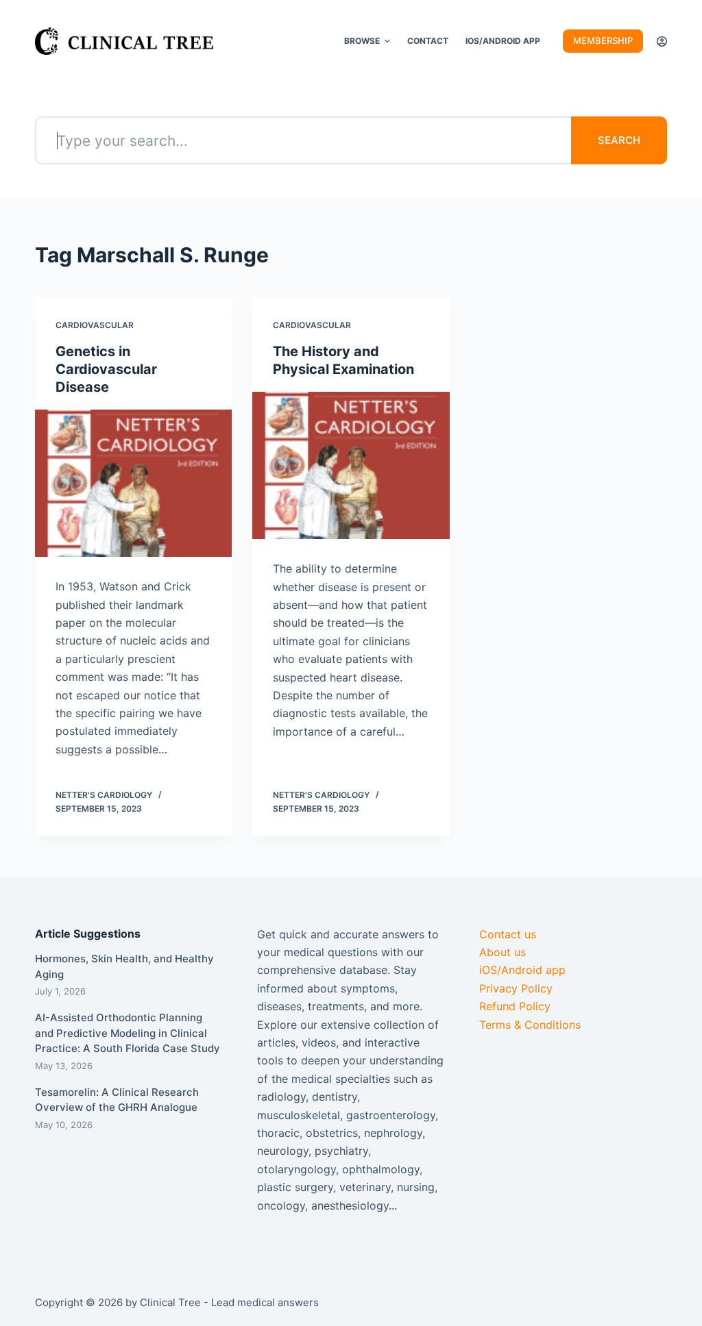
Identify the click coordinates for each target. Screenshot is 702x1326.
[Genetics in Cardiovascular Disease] (133, 483)
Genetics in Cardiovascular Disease (106, 369)
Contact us (507, 934)
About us (502, 952)
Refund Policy (514, 1006)
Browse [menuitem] (362, 41)
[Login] (662, 41)
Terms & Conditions (530, 1024)
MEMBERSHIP (603, 40)
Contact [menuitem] (427, 41)
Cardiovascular (95, 325)
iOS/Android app (522, 970)
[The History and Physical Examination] (350, 465)
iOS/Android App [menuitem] (502, 41)
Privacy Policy (516, 988)
